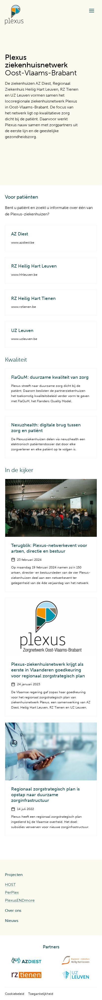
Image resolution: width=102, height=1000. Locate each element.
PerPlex (12, 892)
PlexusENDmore (20, 900)
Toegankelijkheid (40, 994)
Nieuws (11, 920)
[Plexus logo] (14, 15)
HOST (10, 884)
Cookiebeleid (14, 994)
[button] (91, 10)
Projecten (14, 874)
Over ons (13, 910)
